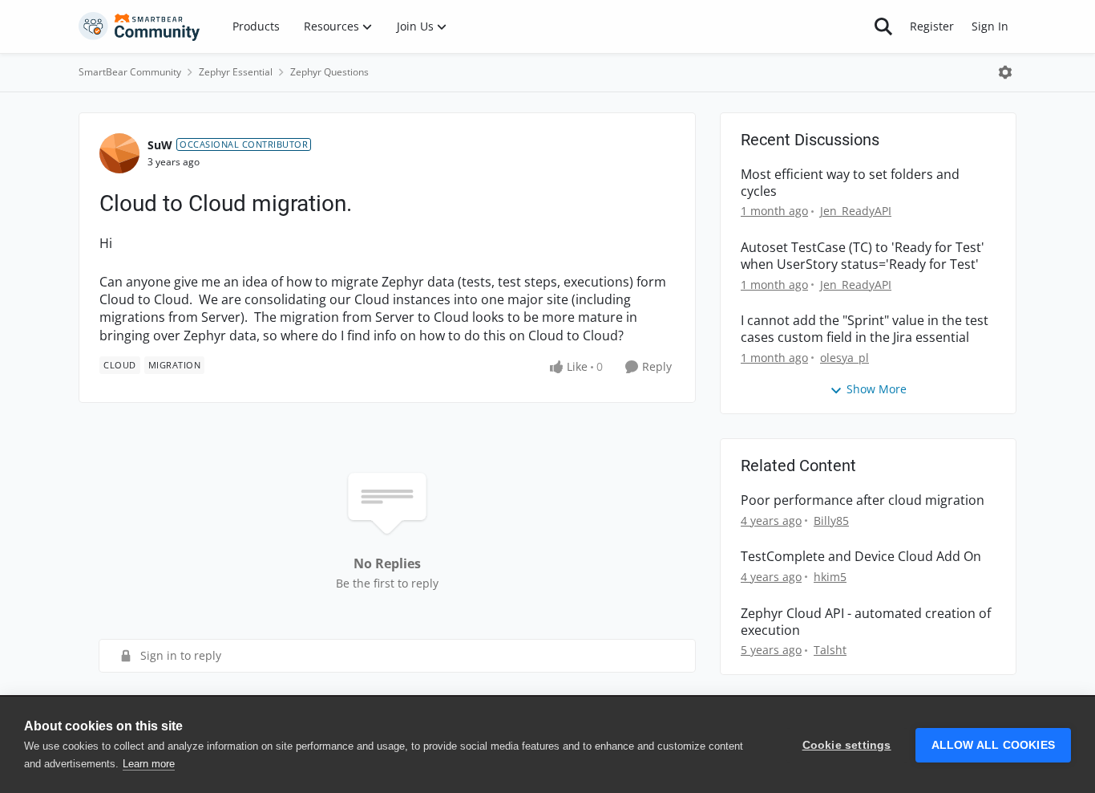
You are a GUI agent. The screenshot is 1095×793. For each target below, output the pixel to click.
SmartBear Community (130, 72)
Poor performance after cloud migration (862, 500)
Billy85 (831, 520)
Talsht (830, 649)
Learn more (149, 764)
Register (932, 26)
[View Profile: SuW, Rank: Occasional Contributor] (119, 153)
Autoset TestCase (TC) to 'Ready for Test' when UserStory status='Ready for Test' (862, 256)
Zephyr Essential (236, 72)
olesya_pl (844, 357)
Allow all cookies (993, 745)
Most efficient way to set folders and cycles (850, 183)
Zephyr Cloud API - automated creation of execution (866, 622)
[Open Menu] (1005, 72)
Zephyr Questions (329, 72)
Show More (877, 388)
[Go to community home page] (139, 26)
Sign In (990, 26)
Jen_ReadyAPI (855, 210)
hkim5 (830, 576)
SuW (159, 144)
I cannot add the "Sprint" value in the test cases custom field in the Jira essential (864, 329)
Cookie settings (846, 745)
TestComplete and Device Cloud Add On (861, 556)
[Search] (883, 26)
